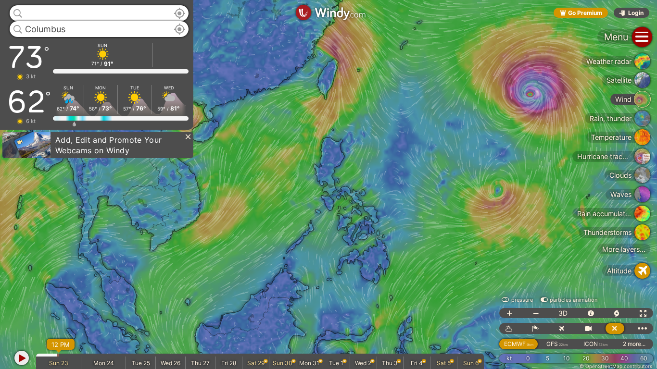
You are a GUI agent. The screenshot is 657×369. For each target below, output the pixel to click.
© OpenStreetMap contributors (616, 366)
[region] (328, 184)
